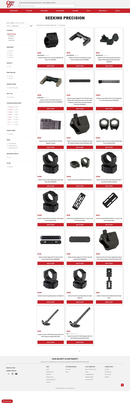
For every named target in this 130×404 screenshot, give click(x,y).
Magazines (10, 38)
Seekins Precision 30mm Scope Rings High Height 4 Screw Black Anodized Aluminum (109, 181)
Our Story (107, 369)
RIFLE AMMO (29, 10)
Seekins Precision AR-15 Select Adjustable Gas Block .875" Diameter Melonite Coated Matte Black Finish (109, 258)
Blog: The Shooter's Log (90, 369)
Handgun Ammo (50, 371)
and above (13, 147)
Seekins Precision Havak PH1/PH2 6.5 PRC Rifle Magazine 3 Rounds (50, 142)
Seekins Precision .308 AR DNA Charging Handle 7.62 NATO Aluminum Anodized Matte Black (50, 335)
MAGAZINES (75, 10)
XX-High (11, 57)
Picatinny (11, 97)
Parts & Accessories (50, 379)
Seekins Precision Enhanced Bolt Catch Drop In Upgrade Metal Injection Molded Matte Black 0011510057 (109, 59)
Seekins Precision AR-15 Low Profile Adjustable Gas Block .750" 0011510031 (50, 58)
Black (10, 166)
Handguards (11, 36)
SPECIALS (117, 10)
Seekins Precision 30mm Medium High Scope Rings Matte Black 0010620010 (50, 181)
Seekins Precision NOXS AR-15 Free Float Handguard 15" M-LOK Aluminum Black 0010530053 (109, 99)
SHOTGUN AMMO (60, 10)
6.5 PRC (11, 134)
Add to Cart (50, 66)
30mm (11, 78)
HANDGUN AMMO (14, 10)
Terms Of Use (108, 374)
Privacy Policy (108, 371)
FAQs (67, 371)
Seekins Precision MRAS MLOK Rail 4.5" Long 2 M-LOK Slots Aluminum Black (80, 219)
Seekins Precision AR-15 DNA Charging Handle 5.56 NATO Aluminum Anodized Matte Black (79, 337)
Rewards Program (89, 377)
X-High (11, 55)
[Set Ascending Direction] (31, 26)
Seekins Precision (20, 23)
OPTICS (88, 10)
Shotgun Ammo (49, 377)
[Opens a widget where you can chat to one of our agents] (7, 401)
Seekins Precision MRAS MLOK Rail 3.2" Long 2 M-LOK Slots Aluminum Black (109, 219)
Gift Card (48, 382)
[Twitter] (8, 373)
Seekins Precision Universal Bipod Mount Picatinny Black (109, 297)
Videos (86, 371)
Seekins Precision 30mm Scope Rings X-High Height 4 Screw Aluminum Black (50, 219)
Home (7, 23)
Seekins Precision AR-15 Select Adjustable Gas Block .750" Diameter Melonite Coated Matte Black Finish (80, 142)
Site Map (107, 377)
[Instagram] (12, 373)
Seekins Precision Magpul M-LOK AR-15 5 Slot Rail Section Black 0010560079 (80, 258)
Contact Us (68, 369)
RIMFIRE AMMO (44, 10)
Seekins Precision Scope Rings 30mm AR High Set (80, 180)
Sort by (8, 26)
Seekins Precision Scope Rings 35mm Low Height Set (51, 296)
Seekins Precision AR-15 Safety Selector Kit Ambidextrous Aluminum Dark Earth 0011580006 (50, 101)
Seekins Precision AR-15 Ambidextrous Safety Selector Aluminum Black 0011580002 (80, 58)
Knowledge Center (89, 374)
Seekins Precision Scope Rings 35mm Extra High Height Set (80, 297)
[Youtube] (16, 373)
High (10, 52)
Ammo (47, 369)
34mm (11, 76)
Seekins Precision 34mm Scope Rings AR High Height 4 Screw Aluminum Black (109, 142)
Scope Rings (11, 40)
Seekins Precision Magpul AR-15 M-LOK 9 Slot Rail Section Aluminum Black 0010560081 (51, 258)
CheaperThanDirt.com (62, 388)
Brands (12, 23)
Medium (11, 50)
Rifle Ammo (49, 374)
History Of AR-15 (89, 379)
